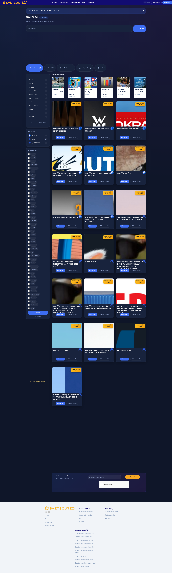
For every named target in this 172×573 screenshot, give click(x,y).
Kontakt (47, 519)
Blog (83, 2)
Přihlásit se (156, 2)
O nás (47, 515)
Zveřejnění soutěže (111, 511)
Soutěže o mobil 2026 (82, 566)
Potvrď (38, 312)
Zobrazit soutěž (72, 137)
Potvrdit (132, 477)
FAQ (80, 518)
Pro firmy (91, 2)
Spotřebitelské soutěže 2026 (84, 533)
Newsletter (48, 522)
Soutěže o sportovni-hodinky (84, 540)
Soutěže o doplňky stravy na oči (85, 563)
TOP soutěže (64, 2)
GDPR (81, 522)
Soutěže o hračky (80, 556)
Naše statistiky (110, 515)
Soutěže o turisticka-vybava (84, 559)
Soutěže (54, 2)
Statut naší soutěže (85, 515)
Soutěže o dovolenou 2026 (83, 537)
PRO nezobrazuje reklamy (37, 381)
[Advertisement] (86, 48)
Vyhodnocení (75, 2)
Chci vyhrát (60, 137)
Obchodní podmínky (86, 511)
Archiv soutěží (49, 526)
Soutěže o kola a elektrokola (84, 547)
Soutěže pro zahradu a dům (84, 543)
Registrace (167, 2)
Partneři (107, 518)
